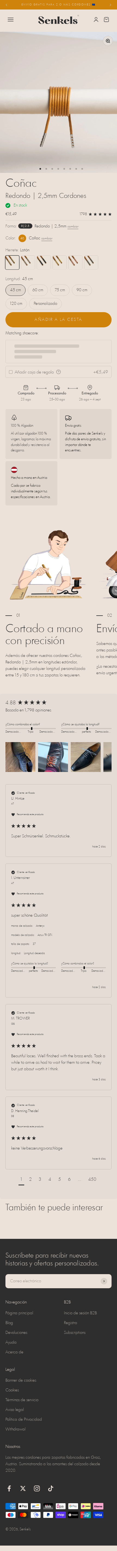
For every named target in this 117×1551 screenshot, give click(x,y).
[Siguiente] (111, 5)
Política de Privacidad (23, 1419)
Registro (70, 1323)
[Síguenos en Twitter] (23, 1488)
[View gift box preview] (58, 371)
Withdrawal (15, 1429)
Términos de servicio (21, 1400)
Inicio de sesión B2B (80, 1313)
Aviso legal (14, 1410)
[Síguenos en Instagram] (37, 1488)
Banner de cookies (20, 1380)
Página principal (19, 1313)
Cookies (12, 1390)
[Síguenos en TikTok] (50, 1488)
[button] (20, 757)
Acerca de (14, 1352)
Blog (9, 1323)
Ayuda (11, 1342)
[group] (58, 703)
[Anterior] (6, 5)
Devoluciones (16, 1333)
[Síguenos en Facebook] (9, 1488)
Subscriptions (74, 1333)
